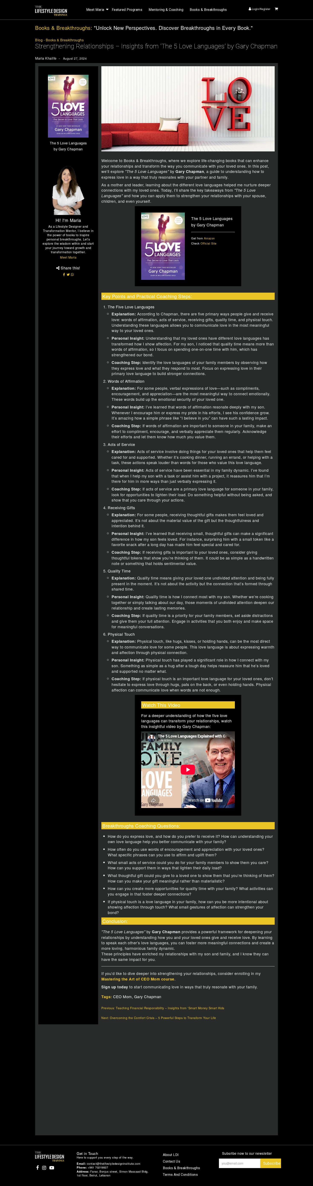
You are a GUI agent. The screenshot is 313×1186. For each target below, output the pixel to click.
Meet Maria (95, 10)
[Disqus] (158, 1077)
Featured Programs (127, 10)
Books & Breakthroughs (208, 10)
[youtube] (51, 1168)
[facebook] (38, 1168)
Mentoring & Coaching (166, 10)
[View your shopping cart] (276, 8)
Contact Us (171, 1161)
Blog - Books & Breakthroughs (59, 39)
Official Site (209, 243)
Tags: (106, 996)
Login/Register (260, 9)
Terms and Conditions (180, 1175)
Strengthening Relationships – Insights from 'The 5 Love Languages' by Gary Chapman (156, 46)
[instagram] (44, 1168)
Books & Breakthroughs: (63, 27)
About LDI (171, 1155)
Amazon (209, 238)
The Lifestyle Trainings (51, 11)
